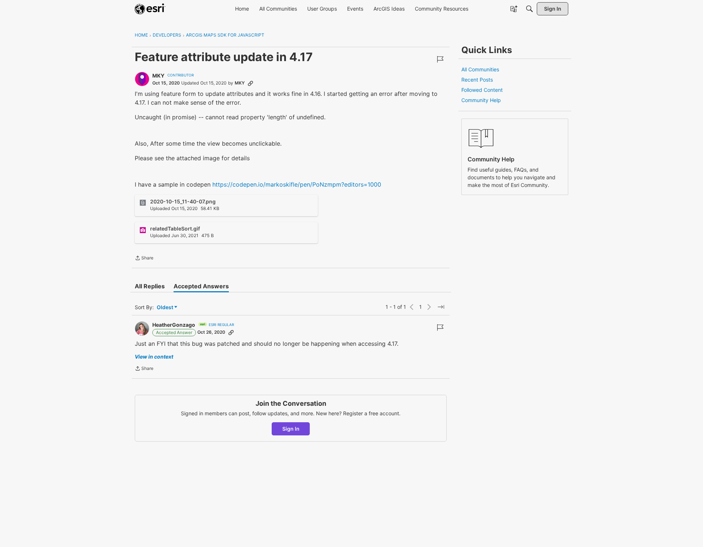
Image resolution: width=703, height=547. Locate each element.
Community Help (481, 100)
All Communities (480, 69)
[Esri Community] (150, 8)
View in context (154, 356)
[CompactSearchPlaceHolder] (529, 8)
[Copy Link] (250, 83)
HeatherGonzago (173, 325)
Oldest (165, 307)
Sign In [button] (291, 429)
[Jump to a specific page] (441, 307)
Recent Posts (477, 79)
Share (144, 258)
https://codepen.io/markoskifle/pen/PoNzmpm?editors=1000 (296, 184)
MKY (158, 75)
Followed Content (482, 90)
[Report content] (440, 59)
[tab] (149, 286)
